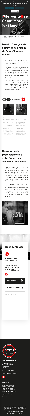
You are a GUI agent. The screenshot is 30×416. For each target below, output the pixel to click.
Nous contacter (11, 280)
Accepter (10, 8)
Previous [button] (4, 99)
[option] (8, 119)
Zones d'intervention (12, 36)
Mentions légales (7, 394)
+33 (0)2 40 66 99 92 (11, 258)
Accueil (4, 36)
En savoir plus (15, 11)
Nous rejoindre (9, 294)
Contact (4, 397)
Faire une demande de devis (13, 288)
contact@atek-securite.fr (11, 260)
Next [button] (9, 99)
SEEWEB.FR (21, 413)
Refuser (20, 8)
